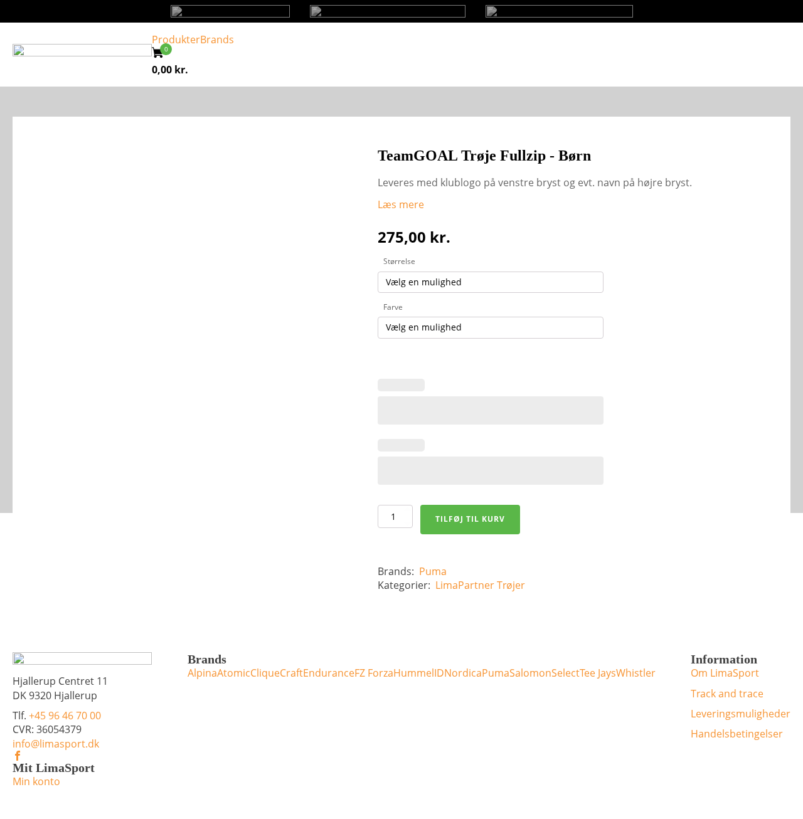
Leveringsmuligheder (740, 714)
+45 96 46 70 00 (65, 715)
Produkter (176, 39)
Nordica (463, 673)
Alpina (202, 673)
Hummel (413, 673)
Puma (433, 571)
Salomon (530, 673)
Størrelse (399, 261)
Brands (217, 39)
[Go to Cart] (162, 54)
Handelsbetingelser (737, 734)
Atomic (233, 673)
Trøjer (511, 585)
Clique (265, 673)
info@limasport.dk (56, 744)
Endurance (328, 673)
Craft (291, 673)
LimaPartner (464, 585)
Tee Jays (598, 673)
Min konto (36, 781)
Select (565, 673)
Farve (393, 307)
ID (439, 673)
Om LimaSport (725, 673)
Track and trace (727, 693)
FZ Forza (373, 673)
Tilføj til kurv (470, 519)
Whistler (636, 673)
